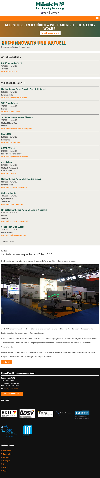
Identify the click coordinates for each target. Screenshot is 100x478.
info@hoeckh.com (11, 389)
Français (56, 12)
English (46, 12)
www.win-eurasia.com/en (10, 112)
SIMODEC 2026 (8, 148)
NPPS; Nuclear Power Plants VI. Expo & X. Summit (24, 209)
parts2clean (6, 162)
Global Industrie (8, 193)
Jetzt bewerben (49, 33)
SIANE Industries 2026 (11, 63)
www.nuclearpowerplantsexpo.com (14, 98)
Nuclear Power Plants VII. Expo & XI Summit (21, 179)
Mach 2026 (6, 134)
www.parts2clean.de (8, 173)
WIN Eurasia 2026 (9, 103)
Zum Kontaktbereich (11, 393)
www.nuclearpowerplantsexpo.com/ (14, 156)
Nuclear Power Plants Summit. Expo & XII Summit (23, 89)
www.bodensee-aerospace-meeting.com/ (16, 128)
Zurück (7, 362)
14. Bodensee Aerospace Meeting (17, 117)
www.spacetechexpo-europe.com (13, 235)
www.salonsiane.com (9, 71)
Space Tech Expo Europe (12, 226)
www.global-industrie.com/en (12, 204)
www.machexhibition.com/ (11, 142)
